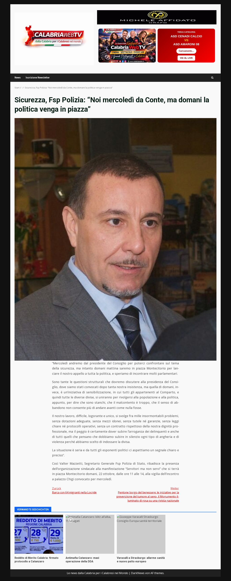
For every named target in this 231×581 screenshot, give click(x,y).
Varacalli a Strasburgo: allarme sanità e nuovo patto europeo (141, 534)
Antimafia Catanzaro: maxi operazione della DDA (90, 534)
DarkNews (137, 573)
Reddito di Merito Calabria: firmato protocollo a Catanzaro (39, 534)
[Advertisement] (156, 17)
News (18, 77)
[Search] (212, 77)
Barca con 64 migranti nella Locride (74, 490)
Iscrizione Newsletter (38, 77)
